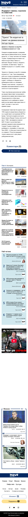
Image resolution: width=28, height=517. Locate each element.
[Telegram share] (9, 141)
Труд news (18, 298)
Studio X (18, 515)
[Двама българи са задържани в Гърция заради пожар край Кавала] (20, 222)
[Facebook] (10, 507)
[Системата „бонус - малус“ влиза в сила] (14, 453)
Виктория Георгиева (14, 442)
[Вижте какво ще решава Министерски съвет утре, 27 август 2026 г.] (20, 182)
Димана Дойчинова (16, 261)
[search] (21, 2)
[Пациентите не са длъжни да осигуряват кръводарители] (20, 192)
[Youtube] (14, 507)
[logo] (6, 3)
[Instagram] (18, 507)
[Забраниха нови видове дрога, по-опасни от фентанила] (20, 202)
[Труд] (14, 475)
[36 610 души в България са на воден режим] (20, 243)
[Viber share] (6, 141)
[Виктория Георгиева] (22, 442)
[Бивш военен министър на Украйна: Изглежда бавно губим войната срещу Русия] (14, 417)
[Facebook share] (3, 141)
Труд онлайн (9, 15)
